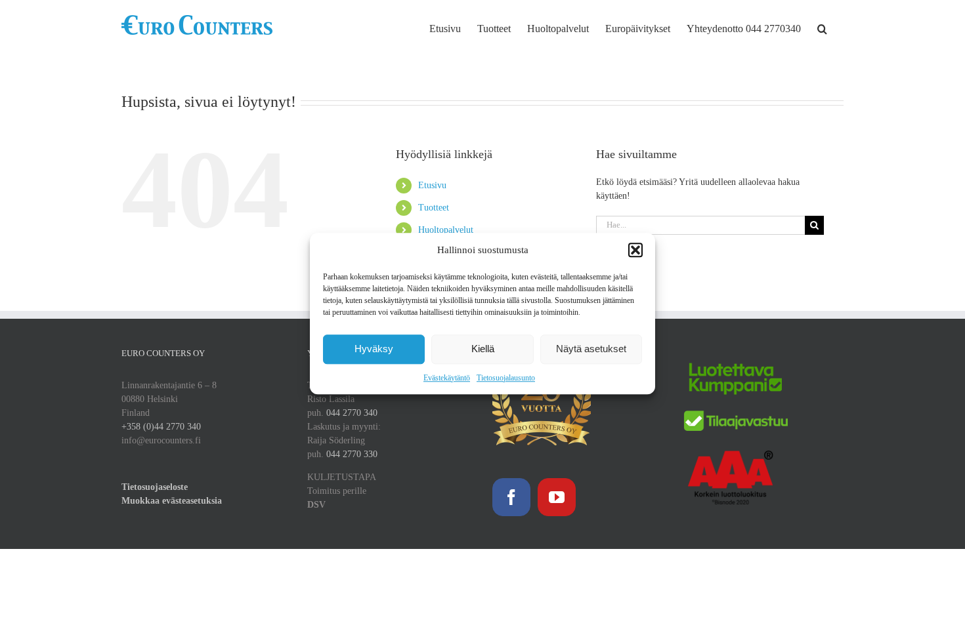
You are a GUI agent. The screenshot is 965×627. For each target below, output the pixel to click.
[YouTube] (557, 497)
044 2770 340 (351, 413)
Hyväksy (373, 348)
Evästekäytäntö (446, 377)
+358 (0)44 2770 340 (161, 427)
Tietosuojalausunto (506, 377)
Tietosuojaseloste (154, 487)
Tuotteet (433, 207)
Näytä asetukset (591, 348)
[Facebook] (511, 497)
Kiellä (482, 348)
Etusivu (432, 185)
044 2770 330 (351, 454)
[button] (635, 250)
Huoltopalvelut (445, 230)
